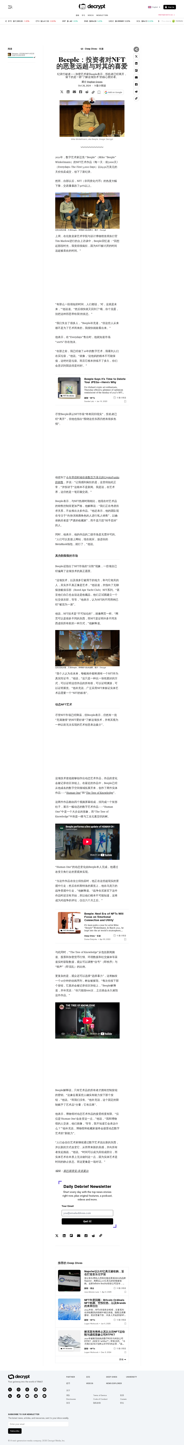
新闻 (77, 15)
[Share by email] (74, 91)
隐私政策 (97, 1403)
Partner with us (165, 15)
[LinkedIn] (36, 1389)
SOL (138, 21)
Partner (70, 1377)
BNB (86, 21)
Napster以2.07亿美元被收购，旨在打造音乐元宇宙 (104, 1273)
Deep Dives (111, 1377)
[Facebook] (44, 1389)
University (131, 1377)
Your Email (68, 1206)
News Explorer (114, 1383)
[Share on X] (61, 91)
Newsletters (102, 15)
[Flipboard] (36, 1396)
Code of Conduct (100, 1399)
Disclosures (71, 1399)
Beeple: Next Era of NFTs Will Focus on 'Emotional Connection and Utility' (104, 917)
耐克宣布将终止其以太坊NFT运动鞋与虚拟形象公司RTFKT (104, 1333)
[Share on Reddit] (86, 91)
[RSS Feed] (10, 1396)
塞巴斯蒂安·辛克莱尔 (75, 1171)
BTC (10, 21)
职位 (122, 1403)
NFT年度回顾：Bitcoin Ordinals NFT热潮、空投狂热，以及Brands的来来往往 (105, 1303)
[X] (10, 1389)
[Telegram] (44, 1396)
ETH (37, 21)
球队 (68, 1395)
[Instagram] (18, 1389)
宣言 (68, 1403)
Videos (91, 15)
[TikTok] (18, 1396)
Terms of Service (100, 1395)
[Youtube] (27, 1396)
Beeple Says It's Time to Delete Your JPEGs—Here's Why (105, 380)
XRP (64, 21)
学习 (83, 15)
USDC (111, 21)
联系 (122, 1395)
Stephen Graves (95, 82)
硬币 (68, 1383)
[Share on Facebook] (80, 91)
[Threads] (27, 1389)
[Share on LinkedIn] (68, 91)
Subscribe (14, 1431)
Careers (123, 1399)
